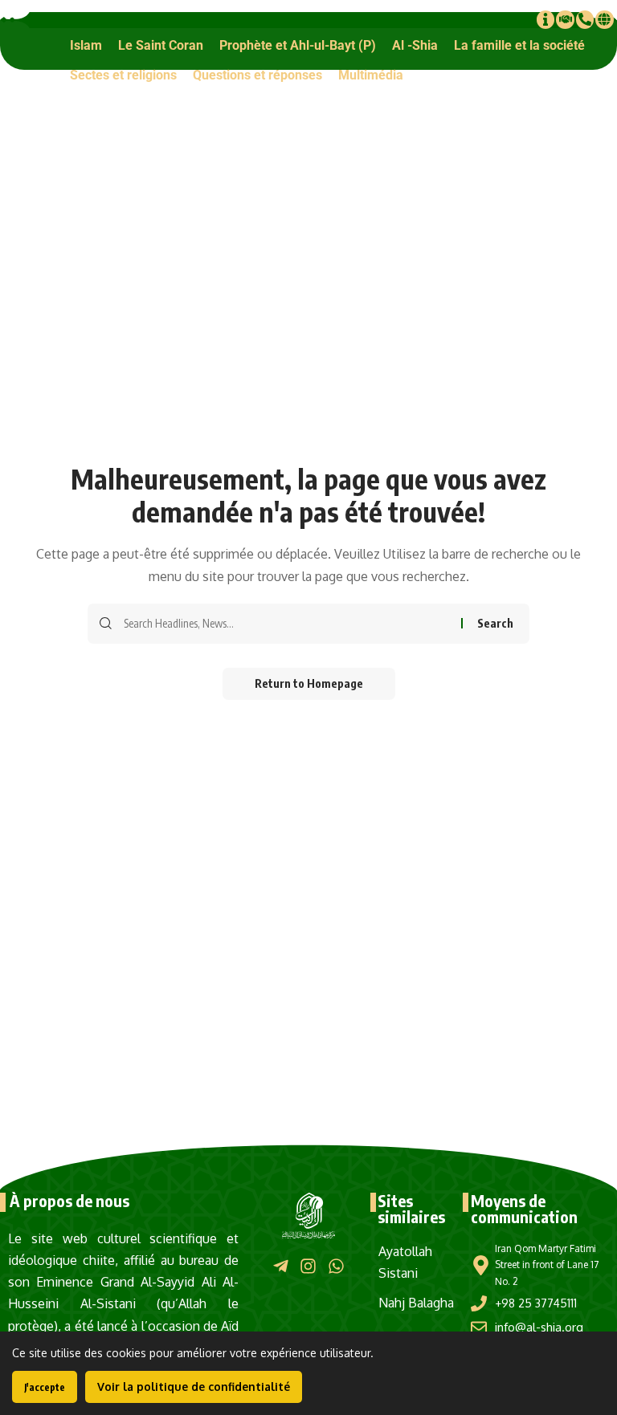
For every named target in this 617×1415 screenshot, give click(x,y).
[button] (86, 45)
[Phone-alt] (585, 19)
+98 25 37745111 (536, 1303)
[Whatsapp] (336, 1266)
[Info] (545, 19)
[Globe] (604, 19)
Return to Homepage (309, 683)
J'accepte (44, 1387)
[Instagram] (308, 1266)
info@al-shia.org (539, 1327)
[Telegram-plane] (280, 1266)
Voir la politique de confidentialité (193, 1386)
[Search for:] (286, 624)
